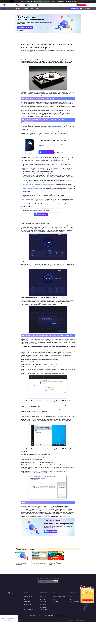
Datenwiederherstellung (27, 35)
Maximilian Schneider (25, 54)
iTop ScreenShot (27, 601)
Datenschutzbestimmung (9, 618)
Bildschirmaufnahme (57, 602)
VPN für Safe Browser (44, 607)
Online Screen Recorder (28, 609)
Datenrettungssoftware (57, 126)
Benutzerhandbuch (73, 598)
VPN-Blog (55, 598)
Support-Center (73, 594)
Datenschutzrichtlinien (80, 620)
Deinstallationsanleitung (74, 601)
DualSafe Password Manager (29, 607)
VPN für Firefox (43, 604)
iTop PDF (25, 606)
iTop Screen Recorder (28, 596)
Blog (37, 8)
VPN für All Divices (43, 609)
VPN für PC (42, 598)
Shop (73, 4)
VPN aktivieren (72, 599)
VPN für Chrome (43, 602)
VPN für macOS (43, 596)
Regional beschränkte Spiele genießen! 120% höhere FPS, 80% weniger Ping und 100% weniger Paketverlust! (49, 1)
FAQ (70, 596)
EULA (88, 620)
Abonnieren (55, 581)
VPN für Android (43, 601)
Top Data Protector (27, 604)
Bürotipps (55, 599)
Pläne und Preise (27, 610)
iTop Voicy (26, 599)
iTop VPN (26, 594)
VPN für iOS (42, 599)
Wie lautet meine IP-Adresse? (59, 596)
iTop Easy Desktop (27, 598)
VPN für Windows (43, 594)
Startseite (17, 35)
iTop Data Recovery (27, 602)
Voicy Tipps (55, 601)
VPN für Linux (42, 606)
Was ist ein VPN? (56, 594)
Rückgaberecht (70, 620)
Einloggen (90, 4)
